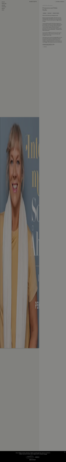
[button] (33, 459)
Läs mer (45, 454)
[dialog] (33, 231)
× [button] (64, 452)
